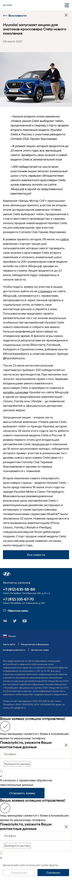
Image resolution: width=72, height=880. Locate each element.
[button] (7, 574)
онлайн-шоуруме (15, 392)
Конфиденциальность (14, 649)
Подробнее (19, 872)
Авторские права (40, 649)
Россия (12, 636)
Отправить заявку (22, 793)
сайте (64, 239)
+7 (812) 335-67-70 (18, 599)
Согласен (53, 872)
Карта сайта (9, 644)
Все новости (17, 15)
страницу (45, 291)
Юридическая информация (35, 644)
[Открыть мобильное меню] (67, 5)
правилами (27, 780)
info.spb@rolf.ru (18, 707)
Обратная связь (18, 610)
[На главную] (7, 5)
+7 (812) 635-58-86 (19, 589)
